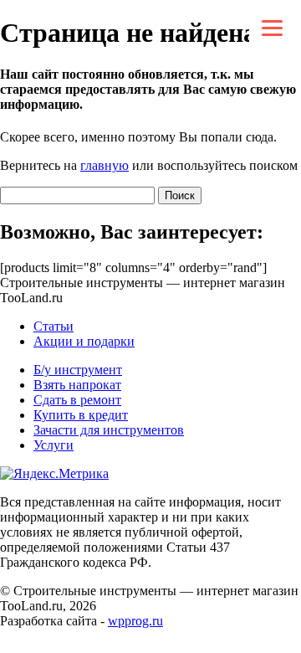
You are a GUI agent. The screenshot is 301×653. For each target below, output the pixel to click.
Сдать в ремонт (77, 400)
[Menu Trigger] (272, 27)
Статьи (53, 326)
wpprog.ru (135, 621)
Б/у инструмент (77, 369)
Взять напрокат (77, 385)
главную (104, 165)
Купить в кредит (80, 415)
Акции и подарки (84, 341)
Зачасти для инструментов (108, 430)
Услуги (53, 445)
